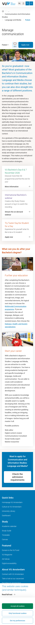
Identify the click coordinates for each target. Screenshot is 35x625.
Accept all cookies (17, 606)
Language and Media (13, 20)
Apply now (25, 45)
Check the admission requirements (17, 477)
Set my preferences (17, 621)
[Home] (3, 11)
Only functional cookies (17, 613)
